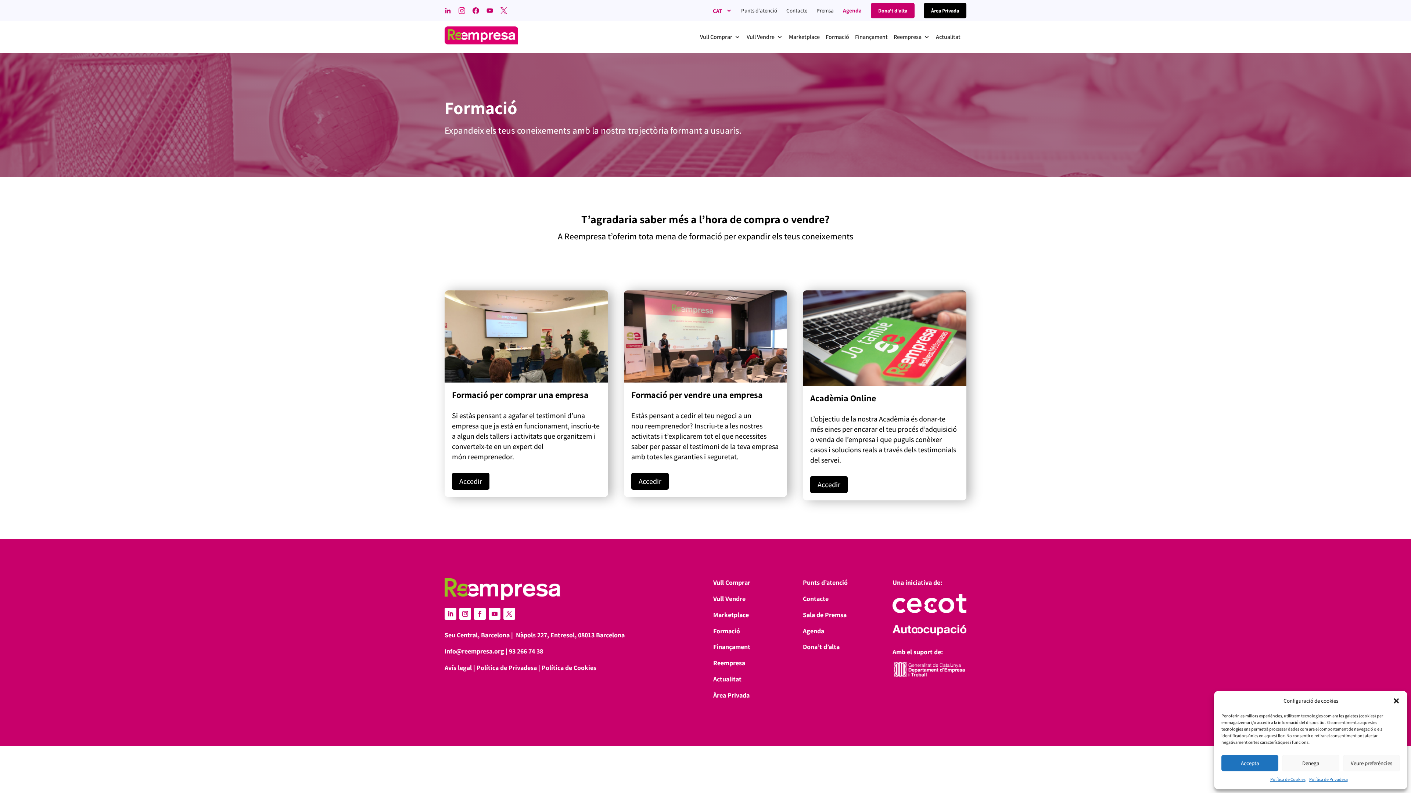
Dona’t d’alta (821, 646)
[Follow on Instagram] (465, 614)
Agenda (852, 10)
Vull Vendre (729, 598)
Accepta (1250, 763)
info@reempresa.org (474, 651)
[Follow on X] (509, 614)
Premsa (825, 10)
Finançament (731, 646)
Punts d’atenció (825, 582)
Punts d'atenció (759, 10)
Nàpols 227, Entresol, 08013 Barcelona (570, 635)
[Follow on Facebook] (480, 614)
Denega (1311, 763)
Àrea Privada (731, 695)
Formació (726, 631)
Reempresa (729, 663)
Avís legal (458, 667)
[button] (1396, 701)
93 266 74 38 (526, 651)
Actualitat (727, 679)
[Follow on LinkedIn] (450, 614)
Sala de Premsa (825, 615)
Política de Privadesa (1328, 779)
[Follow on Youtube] (494, 614)
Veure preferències (1371, 763)
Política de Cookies (1288, 779)
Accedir (470, 481)
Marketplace (731, 615)
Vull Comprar (731, 582)
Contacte (796, 10)
